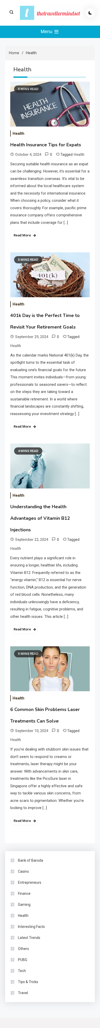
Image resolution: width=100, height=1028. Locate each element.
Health (18, 133)
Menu (47, 31)
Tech (22, 971)
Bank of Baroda (30, 860)
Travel (23, 993)
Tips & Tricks (28, 982)
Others (23, 949)
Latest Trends (29, 938)
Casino (23, 871)
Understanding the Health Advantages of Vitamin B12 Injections (40, 518)
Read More (22, 235)
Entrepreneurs (29, 882)
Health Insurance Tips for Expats (45, 145)
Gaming (24, 904)
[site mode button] (90, 12)
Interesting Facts (31, 927)
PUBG (22, 960)
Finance (24, 893)
